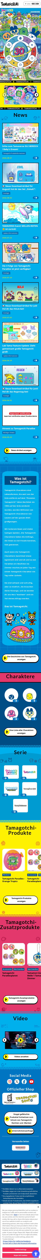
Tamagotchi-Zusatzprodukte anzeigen (21, 999)
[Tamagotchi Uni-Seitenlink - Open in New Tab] (29, 789)
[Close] (38, 1206)
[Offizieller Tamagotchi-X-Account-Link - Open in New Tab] (16, 1081)
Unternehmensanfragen (23, 1131)
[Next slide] (36, 95)
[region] (20, 1231)
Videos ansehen (21, 1056)
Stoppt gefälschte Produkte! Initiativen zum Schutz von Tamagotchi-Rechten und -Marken (21, 1118)
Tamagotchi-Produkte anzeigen (21, 899)
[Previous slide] (4, 1040)
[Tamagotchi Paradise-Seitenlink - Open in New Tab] (20, 95)
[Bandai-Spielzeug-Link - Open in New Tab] (20, 1148)
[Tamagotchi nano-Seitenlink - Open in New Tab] (20, 805)
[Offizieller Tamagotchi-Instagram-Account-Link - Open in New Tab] (9, 1081)
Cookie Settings (20, 1250)
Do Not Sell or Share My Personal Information (20, 1243)
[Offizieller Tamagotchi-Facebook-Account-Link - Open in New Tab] (24, 1081)
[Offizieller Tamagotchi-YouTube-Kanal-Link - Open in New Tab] (31, 1081)
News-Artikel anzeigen (21, 450)
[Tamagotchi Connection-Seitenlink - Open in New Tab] (11, 789)
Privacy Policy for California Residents (17, 1241)
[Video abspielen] (20, 1040)
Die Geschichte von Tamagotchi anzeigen (21, 658)
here (15, 1215)
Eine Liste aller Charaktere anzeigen (21, 731)
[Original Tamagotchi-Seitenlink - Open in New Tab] (29, 772)
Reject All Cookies (20, 1255)
